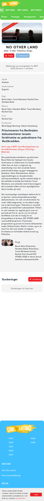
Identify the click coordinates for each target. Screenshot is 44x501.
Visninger (15, 17)
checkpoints (8, 38)
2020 (11, 442)
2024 (33, 438)
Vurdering (36, 279)
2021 (11, 446)
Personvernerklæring (11, 475)
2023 (11, 454)
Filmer (4, 17)
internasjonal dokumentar (15, 42)
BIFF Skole (36, 10)
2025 (33, 442)
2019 (11, 438)
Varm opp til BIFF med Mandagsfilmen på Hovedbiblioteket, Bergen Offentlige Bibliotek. (20, 149)
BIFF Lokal (23, 10)
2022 (11, 450)
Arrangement (30, 17)
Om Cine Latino (9, 470)
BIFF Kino (10, 10)
